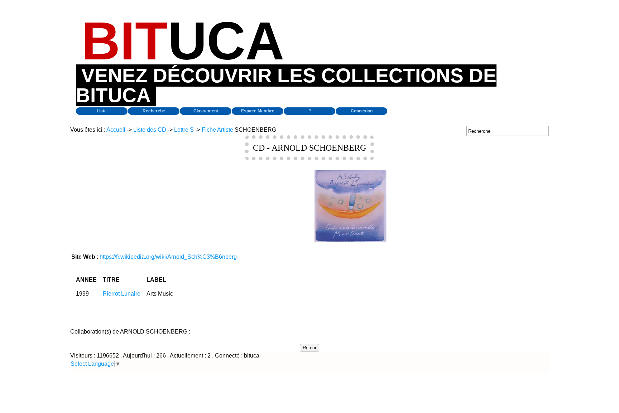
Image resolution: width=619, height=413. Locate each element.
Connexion (362, 110)
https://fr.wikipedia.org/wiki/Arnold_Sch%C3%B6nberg (168, 257)
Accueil (115, 130)
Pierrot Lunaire (121, 294)
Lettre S (184, 130)
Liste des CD (149, 130)
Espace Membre (257, 110)
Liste (102, 110)
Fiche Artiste (217, 130)
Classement (205, 110)
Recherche (154, 110)
